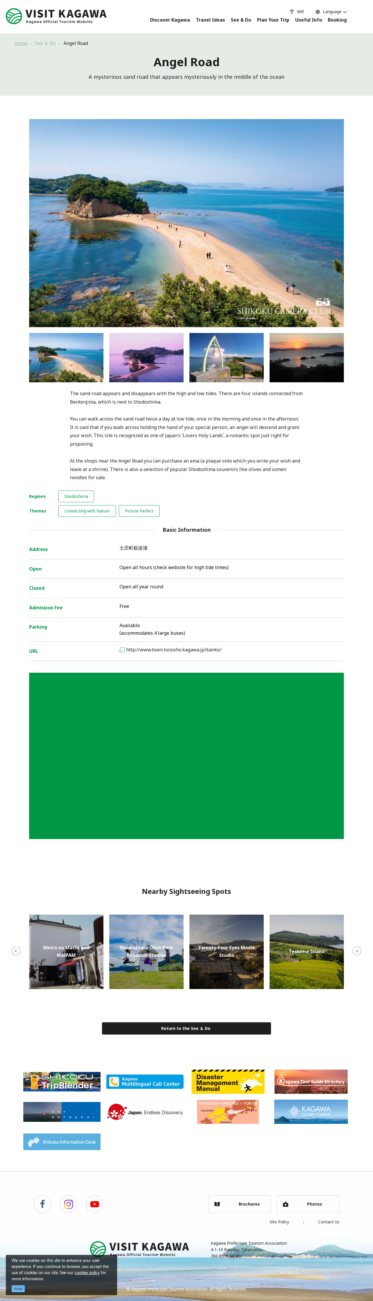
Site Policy (279, 1222)
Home (21, 43)
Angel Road (76, 43)
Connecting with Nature (87, 511)
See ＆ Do (45, 43)
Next (357, 951)
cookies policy (87, 1273)
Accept (18, 1288)
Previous (16, 951)
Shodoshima (76, 496)
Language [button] (332, 11)
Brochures (249, 1204)
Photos (314, 1204)
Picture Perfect (139, 511)
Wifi (300, 11)
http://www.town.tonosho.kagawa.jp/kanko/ (173, 649)
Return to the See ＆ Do (185, 1028)
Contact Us (328, 1222)
